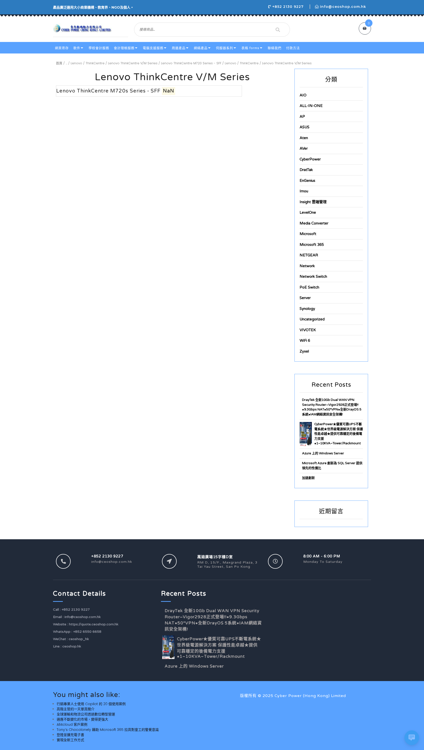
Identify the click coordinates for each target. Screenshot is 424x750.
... (66, 63)
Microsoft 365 (312, 244)
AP (302, 116)
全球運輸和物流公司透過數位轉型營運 (86, 714)
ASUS (304, 127)
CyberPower (310, 159)
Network (307, 266)
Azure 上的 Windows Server (323, 453)
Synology (307, 308)
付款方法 (293, 48)
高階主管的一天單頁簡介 (75, 709)
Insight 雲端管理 (313, 202)
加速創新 (308, 478)
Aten (304, 138)
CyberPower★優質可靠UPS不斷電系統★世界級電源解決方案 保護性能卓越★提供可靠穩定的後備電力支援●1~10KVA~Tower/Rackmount (338, 433)
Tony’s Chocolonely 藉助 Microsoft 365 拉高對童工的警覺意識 (108, 729)
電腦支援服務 (153, 48)
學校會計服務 (99, 48)
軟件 (76, 48)
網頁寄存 (62, 48)
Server (305, 298)
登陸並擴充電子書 (70, 734)
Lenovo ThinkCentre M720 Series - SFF (191, 63)
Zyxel (304, 351)
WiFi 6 (305, 340)
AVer (304, 148)
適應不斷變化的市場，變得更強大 (82, 719)
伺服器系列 (224, 48)
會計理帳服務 (124, 48)
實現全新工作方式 (70, 739)
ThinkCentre (95, 63)
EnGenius (307, 180)
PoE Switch (309, 287)
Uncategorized (312, 319)
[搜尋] (277, 29)
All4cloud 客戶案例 (72, 724)
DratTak (306, 170)
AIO (303, 95)
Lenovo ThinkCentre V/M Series (133, 63)
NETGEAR (309, 255)
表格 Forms (250, 48)
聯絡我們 (274, 48)
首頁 (59, 63)
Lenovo (76, 63)
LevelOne (308, 212)
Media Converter (314, 223)
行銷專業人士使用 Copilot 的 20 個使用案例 (91, 703)
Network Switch (313, 276)
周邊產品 (179, 48)
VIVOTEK (308, 330)
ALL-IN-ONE (311, 106)
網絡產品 (201, 48)
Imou (304, 191)
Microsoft (308, 234)
